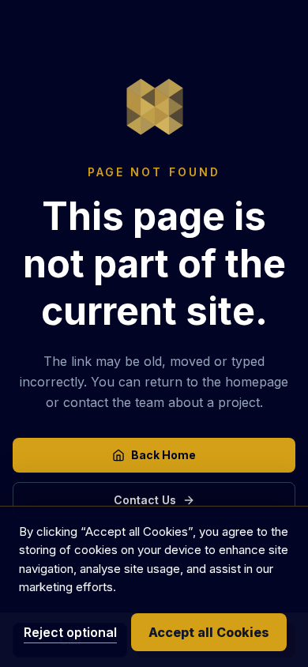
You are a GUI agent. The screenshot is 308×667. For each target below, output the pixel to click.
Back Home (163, 455)
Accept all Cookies (208, 632)
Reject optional (70, 632)
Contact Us (145, 500)
